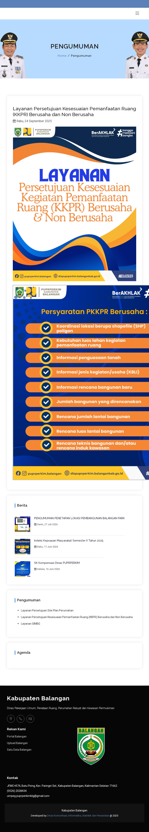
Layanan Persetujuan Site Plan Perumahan (47, 610)
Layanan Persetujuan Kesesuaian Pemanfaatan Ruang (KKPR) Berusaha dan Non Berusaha (77, 617)
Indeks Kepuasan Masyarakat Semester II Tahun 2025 (68, 540)
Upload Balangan (17, 743)
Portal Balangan (17, 736)
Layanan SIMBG (30, 623)
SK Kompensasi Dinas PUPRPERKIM (57, 562)
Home (62, 55)
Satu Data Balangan (19, 749)
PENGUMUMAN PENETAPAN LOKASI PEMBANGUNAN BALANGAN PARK (79, 518)
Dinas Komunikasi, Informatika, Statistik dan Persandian (78, 815)
